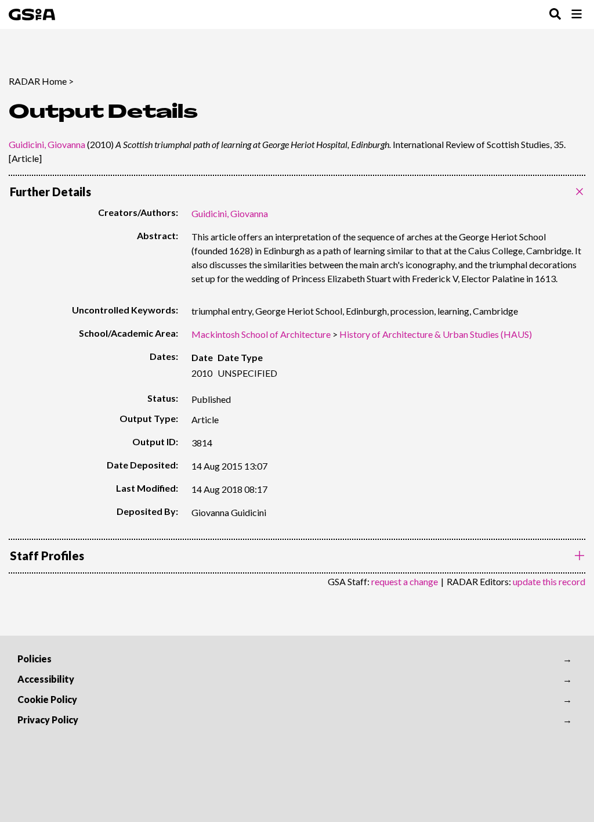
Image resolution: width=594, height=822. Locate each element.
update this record (549, 581)
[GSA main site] (32, 14)
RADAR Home (38, 80)
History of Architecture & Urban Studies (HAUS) (435, 334)
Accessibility (45, 678)
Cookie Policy (47, 699)
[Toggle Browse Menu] (576, 14)
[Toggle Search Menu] (555, 14)
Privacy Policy (47, 719)
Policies (34, 658)
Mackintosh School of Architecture (261, 334)
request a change (404, 581)
